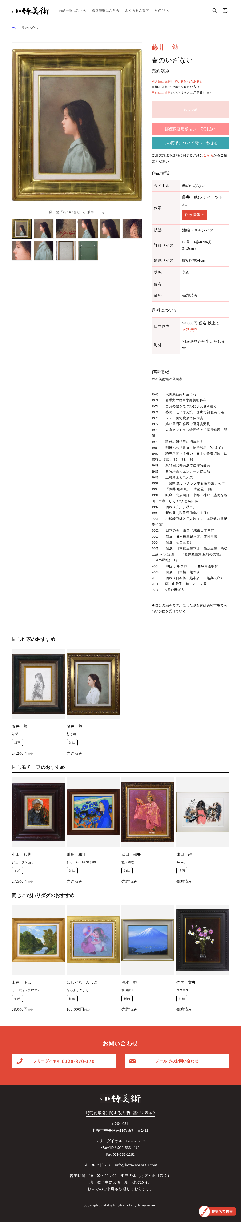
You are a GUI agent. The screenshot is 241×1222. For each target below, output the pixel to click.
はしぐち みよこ (82, 982)
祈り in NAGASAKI (81, 862)
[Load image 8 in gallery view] (44, 251)
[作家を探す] (217, 1211)
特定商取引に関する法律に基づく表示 (119, 1112)
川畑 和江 (76, 854)
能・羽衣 (127, 862)
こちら (208, 155)
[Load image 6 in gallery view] (132, 229)
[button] (161, 10)
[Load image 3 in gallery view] (66, 229)
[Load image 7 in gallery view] (22, 251)
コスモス (182, 990)
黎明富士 (127, 990)
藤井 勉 (165, 47)
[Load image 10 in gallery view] (88, 251)
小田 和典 (21, 854)
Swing (180, 862)
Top (14, 27)
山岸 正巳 (21, 982)
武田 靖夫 (131, 854)
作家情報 (192, 214)
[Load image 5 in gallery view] (110, 229)
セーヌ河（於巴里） (26, 990)
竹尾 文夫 (186, 982)
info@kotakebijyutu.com (136, 1164)
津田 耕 (184, 854)
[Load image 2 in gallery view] (44, 229)
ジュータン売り (23, 862)
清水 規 (129, 982)
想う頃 (71, 734)
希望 (15, 734)
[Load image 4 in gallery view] (88, 229)
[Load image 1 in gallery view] (22, 229)
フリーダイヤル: (64, 1061)
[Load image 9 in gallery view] (66, 251)
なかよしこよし (78, 990)
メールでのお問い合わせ (177, 1061)
